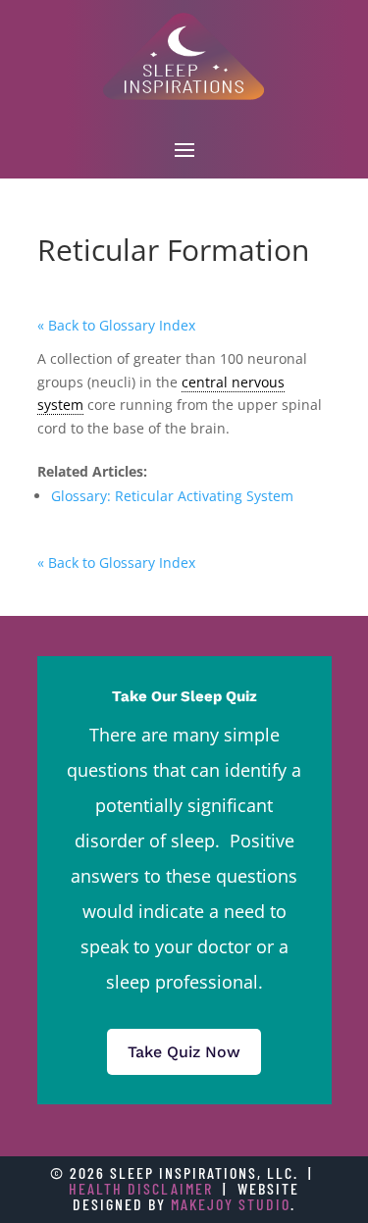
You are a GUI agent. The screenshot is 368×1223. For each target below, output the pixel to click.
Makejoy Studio (230, 1204)
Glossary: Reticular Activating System (172, 495)
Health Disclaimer (141, 1188)
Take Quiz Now (184, 1052)
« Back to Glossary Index (116, 325)
